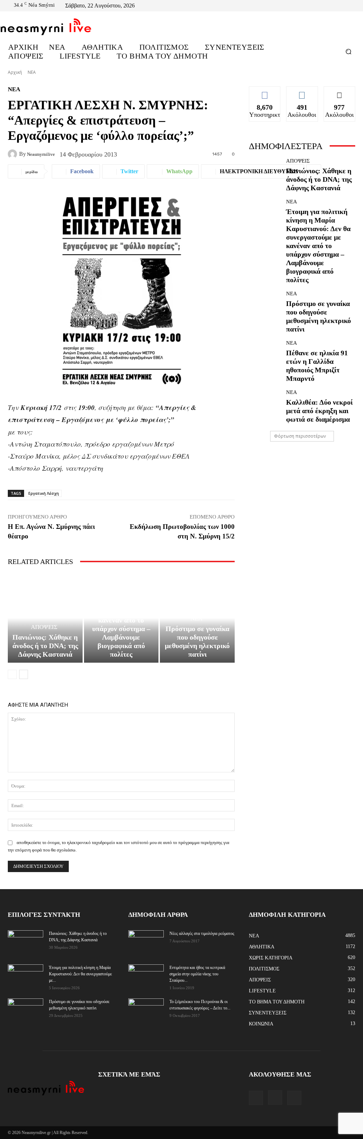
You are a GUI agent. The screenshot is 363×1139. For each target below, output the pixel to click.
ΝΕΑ (32, 72)
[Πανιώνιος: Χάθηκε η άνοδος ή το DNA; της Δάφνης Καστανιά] (45, 618)
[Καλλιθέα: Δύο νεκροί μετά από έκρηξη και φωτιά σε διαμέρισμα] (265, 406)
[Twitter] (352, 5)
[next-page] (23, 674)
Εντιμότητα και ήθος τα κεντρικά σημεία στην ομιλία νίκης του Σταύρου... (197, 974)
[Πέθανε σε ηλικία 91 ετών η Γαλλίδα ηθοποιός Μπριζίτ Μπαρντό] (265, 356)
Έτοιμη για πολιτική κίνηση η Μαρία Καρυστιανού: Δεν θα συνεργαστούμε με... (80, 974)
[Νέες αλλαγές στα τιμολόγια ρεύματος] (146, 942)
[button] (348, 51)
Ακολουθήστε (302, 91)
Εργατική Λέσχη (43, 493)
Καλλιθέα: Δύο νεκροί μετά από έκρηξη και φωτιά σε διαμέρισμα (319, 410)
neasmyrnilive (41, 154)
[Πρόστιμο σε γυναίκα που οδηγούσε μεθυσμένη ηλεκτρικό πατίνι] (265, 307)
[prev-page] (12, 674)
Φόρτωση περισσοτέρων (300, 436)
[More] (313, 171)
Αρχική (15, 72)
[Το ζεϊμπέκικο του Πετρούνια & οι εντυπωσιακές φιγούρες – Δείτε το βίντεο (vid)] (146, 1006)
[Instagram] (344, 5)
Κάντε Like (265, 91)
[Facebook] (335, 5)
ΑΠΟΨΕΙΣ (44, 627)
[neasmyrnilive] (13, 154)
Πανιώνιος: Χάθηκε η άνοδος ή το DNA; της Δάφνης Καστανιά (45, 645)
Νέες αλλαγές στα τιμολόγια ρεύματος (201, 933)
